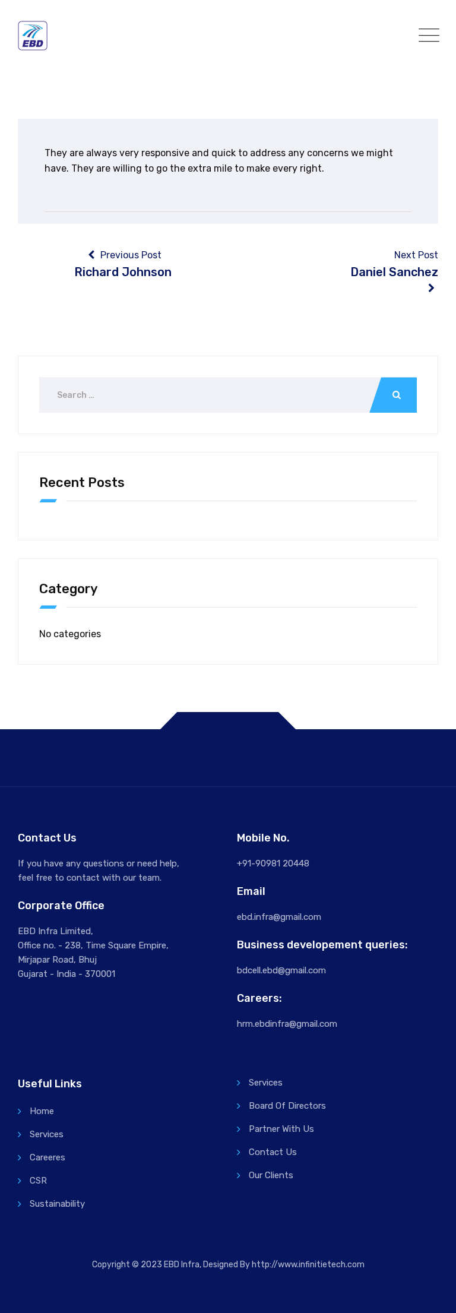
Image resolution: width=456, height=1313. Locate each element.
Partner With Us (281, 1129)
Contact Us (273, 1152)
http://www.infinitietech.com (308, 1265)
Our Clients (271, 1175)
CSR (38, 1180)
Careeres (47, 1157)
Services (47, 1134)
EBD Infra (182, 1265)
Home (42, 1111)
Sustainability (57, 1203)
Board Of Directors (287, 1105)
